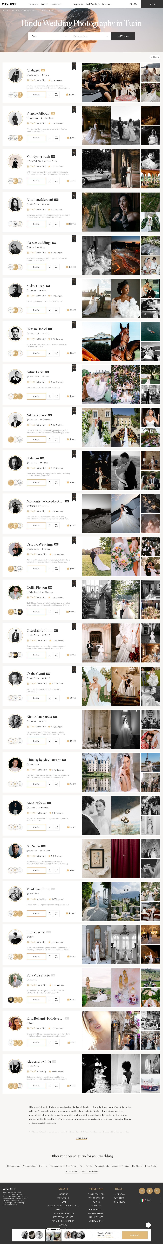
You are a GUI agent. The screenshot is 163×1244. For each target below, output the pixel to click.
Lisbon (32, 808)
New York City (35, 161)
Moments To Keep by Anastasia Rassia (45, 501)
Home (5, 11)
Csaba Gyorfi (36, 674)
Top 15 (33, 899)
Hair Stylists (137, 1166)
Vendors (16, 11)
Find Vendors (123, 36)
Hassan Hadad (37, 329)
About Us (63, 1194)
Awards (63, 1225)
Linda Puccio (36, 932)
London (32, 290)
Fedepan (33, 458)
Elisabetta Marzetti (40, 200)
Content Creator (72, 1171)
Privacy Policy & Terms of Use (63, 1206)
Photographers (30, 11)
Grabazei (33, 70)
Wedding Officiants (90, 1171)
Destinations (56, 4)
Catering (125, 1166)
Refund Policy (63, 1209)
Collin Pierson (37, 587)
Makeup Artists (56, 1166)
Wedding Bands (102, 1166)
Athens (32, 506)
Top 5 (32, 80)
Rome (31, 247)
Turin (43, 11)
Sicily (31, 937)
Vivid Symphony (38, 889)
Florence (33, 420)
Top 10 (33, 554)
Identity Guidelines (63, 1217)
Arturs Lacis (35, 372)
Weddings (119, 1198)
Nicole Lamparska (39, 717)
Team (63, 1202)
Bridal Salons (71, 1166)
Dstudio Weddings (40, 544)
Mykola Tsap (36, 286)
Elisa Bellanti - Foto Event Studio (44, 1018)
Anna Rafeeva (36, 803)
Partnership (63, 1198)
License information (63, 1213)
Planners (43, 1166)
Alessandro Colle (39, 1061)
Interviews (106, 4)
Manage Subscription (63, 1221)
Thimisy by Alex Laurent (44, 760)
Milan (47, 204)
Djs (81, 1166)
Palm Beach (34, 592)
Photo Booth (150, 1166)
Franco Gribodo (38, 113)
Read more (81, 1138)
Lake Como (34, 75)
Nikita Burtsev (36, 415)
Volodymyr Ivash (38, 156)
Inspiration (79, 4)
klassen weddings (39, 243)
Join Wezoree (96, 1221)
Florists (89, 1166)
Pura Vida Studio (38, 975)
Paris (47, 75)
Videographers (29, 1166)
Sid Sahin (33, 846)
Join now (134, 1235)
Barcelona (33, 118)
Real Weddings (93, 4)
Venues (44, 4)
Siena (47, 549)
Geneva (46, 851)
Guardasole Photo (39, 631)
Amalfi (47, 334)
